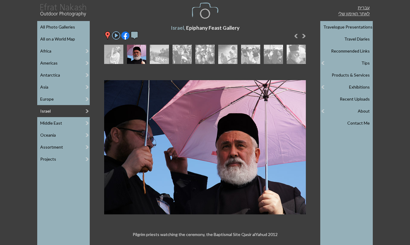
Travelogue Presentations (347, 26)
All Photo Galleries (57, 26)
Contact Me (358, 123)
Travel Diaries (357, 38)
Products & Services (351, 74)
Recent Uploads (355, 98)
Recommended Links (350, 50)
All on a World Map (57, 38)
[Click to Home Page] (63, 10)
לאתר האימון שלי (354, 13)
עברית (364, 7)
